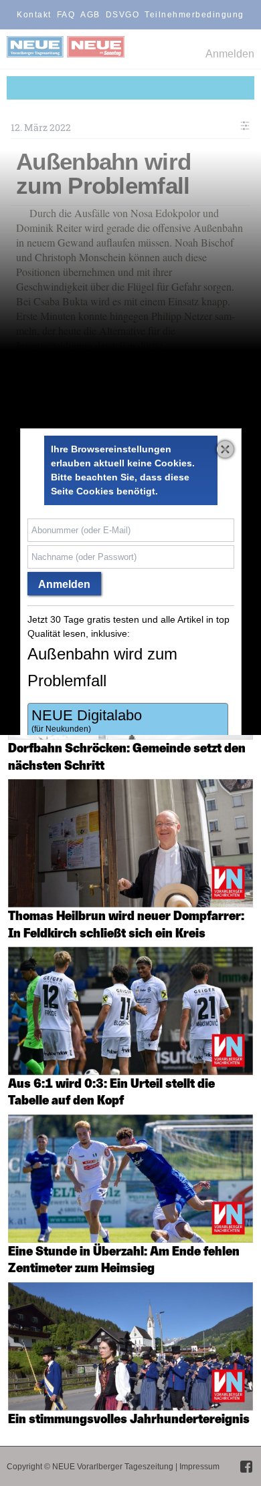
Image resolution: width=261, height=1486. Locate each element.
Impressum (199, 1466)
